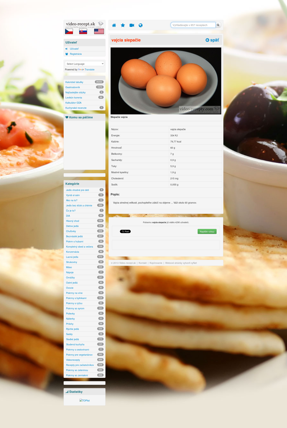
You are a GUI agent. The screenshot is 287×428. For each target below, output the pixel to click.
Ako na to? (83, 200)
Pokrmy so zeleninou (83, 370)
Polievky (83, 313)
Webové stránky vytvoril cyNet (181, 262)
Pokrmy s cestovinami (83, 349)
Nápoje (83, 272)
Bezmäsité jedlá (83, 236)
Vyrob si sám (83, 195)
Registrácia (75, 53)
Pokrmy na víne (83, 293)
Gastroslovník (83, 87)
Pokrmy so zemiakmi (83, 375)
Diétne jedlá (83, 226)
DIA (83, 215)
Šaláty (83, 334)
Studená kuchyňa (83, 344)
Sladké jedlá (83, 339)
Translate (90, 69)
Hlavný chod (83, 220)
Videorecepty (83, 359)
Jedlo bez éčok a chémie (83, 205)
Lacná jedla (83, 256)
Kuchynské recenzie (83, 107)
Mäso (83, 267)
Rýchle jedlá (83, 329)
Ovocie (83, 287)
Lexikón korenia (83, 97)
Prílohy (83, 323)
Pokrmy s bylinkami (83, 298)
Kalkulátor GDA (73, 102)
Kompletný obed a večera (83, 246)
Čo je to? (83, 210)
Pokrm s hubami (83, 241)
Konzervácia (83, 251)
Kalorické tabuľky (83, 82)
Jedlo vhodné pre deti (83, 190)
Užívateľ (73, 48)
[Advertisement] (48, 52)
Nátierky (83, 318)
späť (214, 40)
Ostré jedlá (83, 282)
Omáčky (83, 277)
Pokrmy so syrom (83, 308)
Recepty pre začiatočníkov (83, 365)
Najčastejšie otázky (83, 92)
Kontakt (143, 262)
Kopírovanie (156, 262)
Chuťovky (83, 231)
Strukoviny (83, 262)
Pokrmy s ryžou (83, 303)
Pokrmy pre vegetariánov (83, 354)
